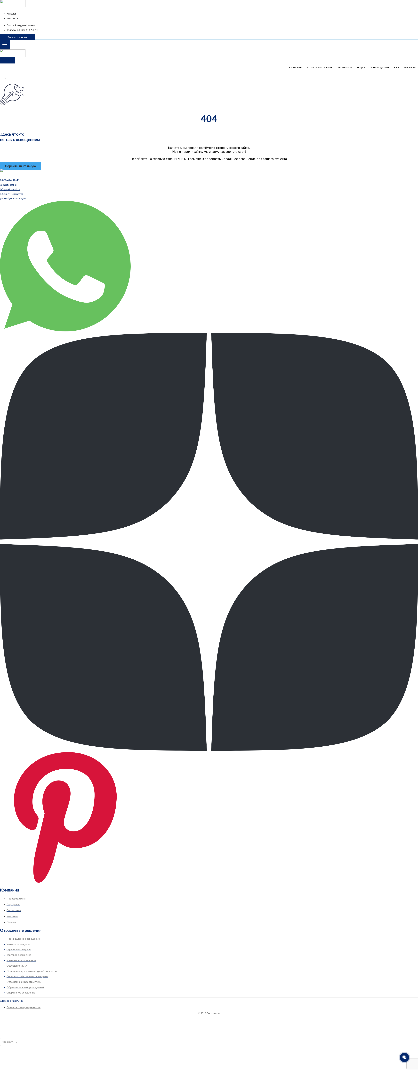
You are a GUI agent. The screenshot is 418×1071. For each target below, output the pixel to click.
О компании (295, 67)
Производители (379, 67)
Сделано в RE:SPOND (11, 1001)
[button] (11, 194)
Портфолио (345, 67)
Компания (9, 890)
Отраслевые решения (320, 67)
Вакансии (410, 67)
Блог (396, 67)
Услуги (361, 67)
